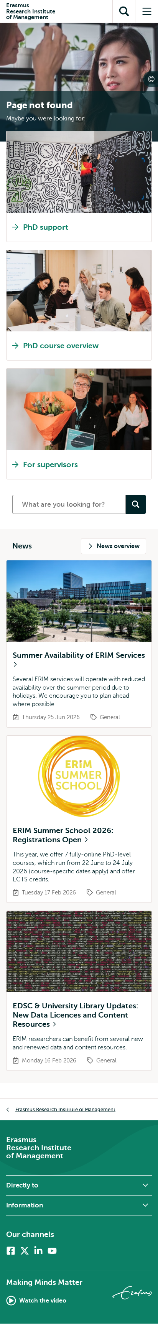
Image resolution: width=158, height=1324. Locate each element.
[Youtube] (52, 1250)
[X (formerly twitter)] (24, 1250)
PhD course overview (61, 345)
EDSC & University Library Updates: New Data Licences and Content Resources (75, 1015)
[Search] (136, 504)
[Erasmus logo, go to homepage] (132, 1292)
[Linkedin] (38, 1250)
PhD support (45, 227)
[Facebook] (10, 1250)
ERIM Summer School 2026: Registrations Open (63, 835)
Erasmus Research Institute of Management (65, 1109)
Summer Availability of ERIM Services (79, 655)
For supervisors (50, 464)
